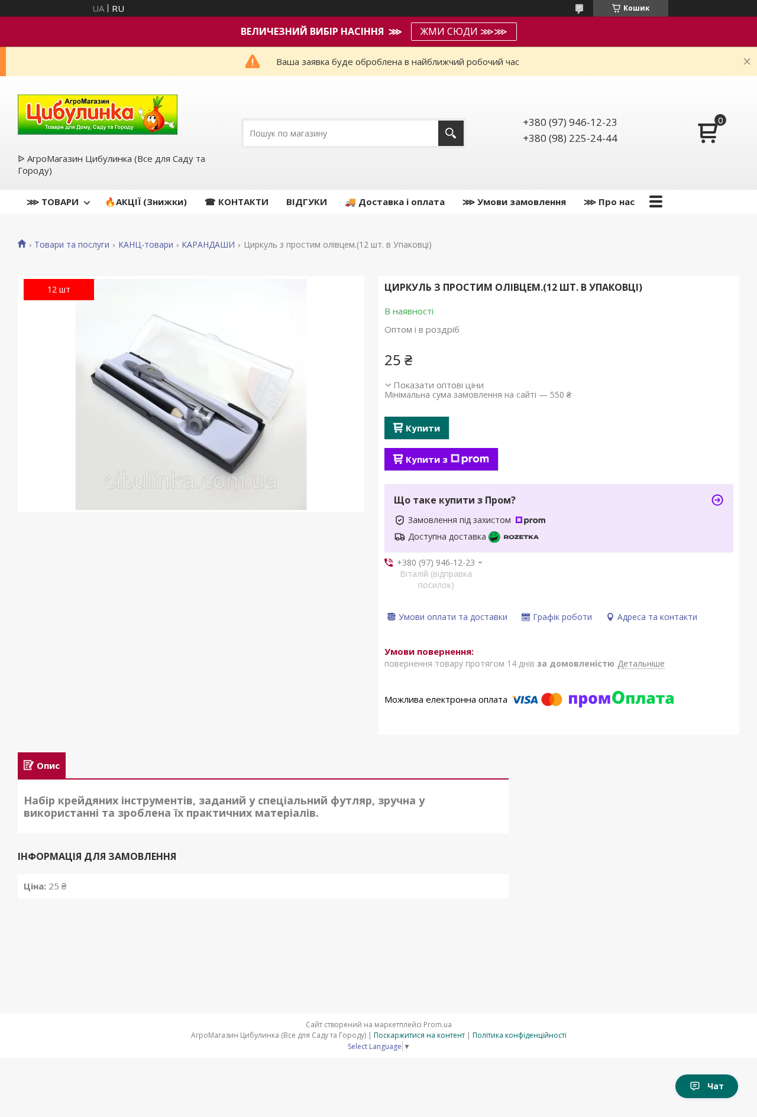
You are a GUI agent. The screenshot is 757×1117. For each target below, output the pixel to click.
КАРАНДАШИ (208, 244)
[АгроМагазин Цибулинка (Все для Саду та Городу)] (97, 113)
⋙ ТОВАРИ (53, 201)
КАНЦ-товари (145, 244)
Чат (715, 1086)
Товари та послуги (71, 244)
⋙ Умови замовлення (514, 201)
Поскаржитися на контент (419, 1035)
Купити (423, 428)
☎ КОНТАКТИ (236, 201)
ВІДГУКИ (306, 201)
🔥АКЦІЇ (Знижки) (146, 201)
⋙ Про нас (609, 201)
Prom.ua (437, 1024)
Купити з (427, 459)
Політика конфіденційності (520, 1035)
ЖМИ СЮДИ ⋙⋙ (463, 31)
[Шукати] (451, 133)
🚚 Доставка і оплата (395, 201)
